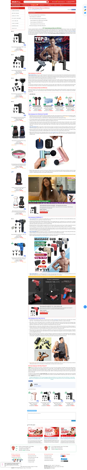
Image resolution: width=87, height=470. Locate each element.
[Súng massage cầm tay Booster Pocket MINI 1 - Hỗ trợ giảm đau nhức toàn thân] (18, 108)
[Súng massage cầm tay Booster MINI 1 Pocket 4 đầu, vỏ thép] (18, 38)
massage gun (56, 319)
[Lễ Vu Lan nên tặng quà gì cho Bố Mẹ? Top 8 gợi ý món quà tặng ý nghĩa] (35, 432)
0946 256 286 (60, 449)
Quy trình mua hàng (31, 458)
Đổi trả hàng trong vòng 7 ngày (33, 457)
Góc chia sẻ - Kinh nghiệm (16, 18)
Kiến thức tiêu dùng (15, 13)
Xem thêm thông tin (37, 385)
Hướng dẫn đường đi (31, 460)
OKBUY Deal (35, 5)
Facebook (73, 9)
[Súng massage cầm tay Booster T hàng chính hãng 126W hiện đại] (18, 61)
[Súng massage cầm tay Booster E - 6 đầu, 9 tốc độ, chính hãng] (18, 225)
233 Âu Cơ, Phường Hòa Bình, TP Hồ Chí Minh (26, 446)
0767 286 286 (27, 450)
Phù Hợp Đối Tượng (26, 5)
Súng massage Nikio (33, 218)
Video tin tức (14, 28)
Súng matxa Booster (33, 126)
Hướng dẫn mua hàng (48, 455)
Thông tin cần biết (15, 23)
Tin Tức (55, 5)
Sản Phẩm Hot (42, 5)
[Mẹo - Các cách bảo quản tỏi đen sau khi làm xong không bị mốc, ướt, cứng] (68, 432)
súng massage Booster (54, 132)
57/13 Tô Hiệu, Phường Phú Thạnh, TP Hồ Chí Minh (59, 446)
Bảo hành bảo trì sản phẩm (49, 460)
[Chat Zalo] (85, 306)
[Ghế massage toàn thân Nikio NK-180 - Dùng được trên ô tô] (18, 132)
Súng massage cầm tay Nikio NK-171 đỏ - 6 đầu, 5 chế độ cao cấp (51, 306)
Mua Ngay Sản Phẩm (43, 212)
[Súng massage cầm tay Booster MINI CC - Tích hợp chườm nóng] (33, 396)
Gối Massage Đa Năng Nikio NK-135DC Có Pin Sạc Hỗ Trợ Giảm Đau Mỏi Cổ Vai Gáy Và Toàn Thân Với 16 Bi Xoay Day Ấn (12, 465)
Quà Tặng (49, 5)
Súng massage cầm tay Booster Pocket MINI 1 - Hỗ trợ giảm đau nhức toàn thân (53, 205)
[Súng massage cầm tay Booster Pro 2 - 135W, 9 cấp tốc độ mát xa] (18, 85)
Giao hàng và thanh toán (32, 455)
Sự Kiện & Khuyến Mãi (15, 10)
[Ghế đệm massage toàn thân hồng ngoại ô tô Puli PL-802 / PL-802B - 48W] (18, 178)
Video (61, 5)
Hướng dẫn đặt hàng (48, 457)
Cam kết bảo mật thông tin (49, 458)
